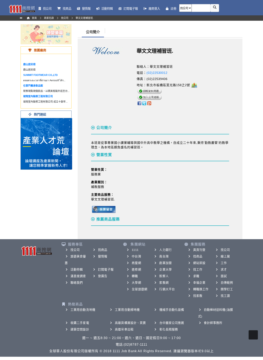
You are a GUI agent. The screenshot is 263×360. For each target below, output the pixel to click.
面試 (224, 276)
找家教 (197, 295)
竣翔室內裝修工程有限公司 (38, 96)
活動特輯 (76, 269)
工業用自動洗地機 (82, 309)
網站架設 (199, 263)
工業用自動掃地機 (127, 309)
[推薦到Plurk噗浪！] (149, 103)
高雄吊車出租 (124, 329)
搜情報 (102, 256)
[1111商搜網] (22, 8)
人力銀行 (165, 249)
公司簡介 (93, 32)
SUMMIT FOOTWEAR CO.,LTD (40, 75)
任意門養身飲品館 (33, 85)
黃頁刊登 (199, 249)
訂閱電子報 (106, 269)
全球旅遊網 (139, 289)
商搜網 (136, 263)
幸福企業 (199, 282)
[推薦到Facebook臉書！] (139, 103)
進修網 (136, 269)
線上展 (225, 256)
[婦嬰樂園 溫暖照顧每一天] (46, 34)
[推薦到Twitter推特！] (144, 103)
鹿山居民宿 (29, 64)
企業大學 (165, 269)
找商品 (102, 249)
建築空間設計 (79, 329)
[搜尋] (214, 8)
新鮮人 (163, 276)
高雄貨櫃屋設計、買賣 (130, 323)
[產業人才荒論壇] (46, 143)
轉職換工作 (201, 289)
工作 (224, 263)
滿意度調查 (78, 276)
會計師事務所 (213, 323)
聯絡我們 (76, 282)
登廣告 (102, 276)
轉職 (135, 276)
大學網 (136, 282)
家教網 (163, 282)
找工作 (197, 269)
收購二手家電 (79, 323)
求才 (224, 269)
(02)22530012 (156, 72)
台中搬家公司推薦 (171, 323)
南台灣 (163, 256)
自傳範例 (227, 282)
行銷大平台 (167, 289)
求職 (196, 276)
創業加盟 (165, 263)
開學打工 (227, 289)
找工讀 (225, 295)
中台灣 (136, 256)
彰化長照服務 (168, 329)
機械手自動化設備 (171, 309)
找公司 (75, 249)
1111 (135, 249)
